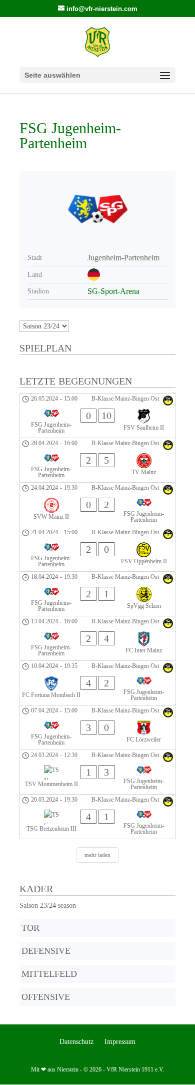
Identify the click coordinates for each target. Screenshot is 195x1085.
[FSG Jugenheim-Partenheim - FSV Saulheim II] (97, 416)
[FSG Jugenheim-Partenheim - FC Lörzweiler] (97, 727)
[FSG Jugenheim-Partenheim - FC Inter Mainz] (97, 638)
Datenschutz (77, 1041)
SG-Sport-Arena (114, 291)
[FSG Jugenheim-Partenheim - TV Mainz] (97, 460)
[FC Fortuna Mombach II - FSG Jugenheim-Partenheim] (97, 683)
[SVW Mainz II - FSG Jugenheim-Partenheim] (97, 505)
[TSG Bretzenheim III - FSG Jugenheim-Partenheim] (97, 817)
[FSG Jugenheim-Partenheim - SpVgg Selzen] (97, 594)
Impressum (120, 1041)
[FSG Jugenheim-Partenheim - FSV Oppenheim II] (97, 549)
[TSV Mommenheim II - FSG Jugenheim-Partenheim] (97, 772)
